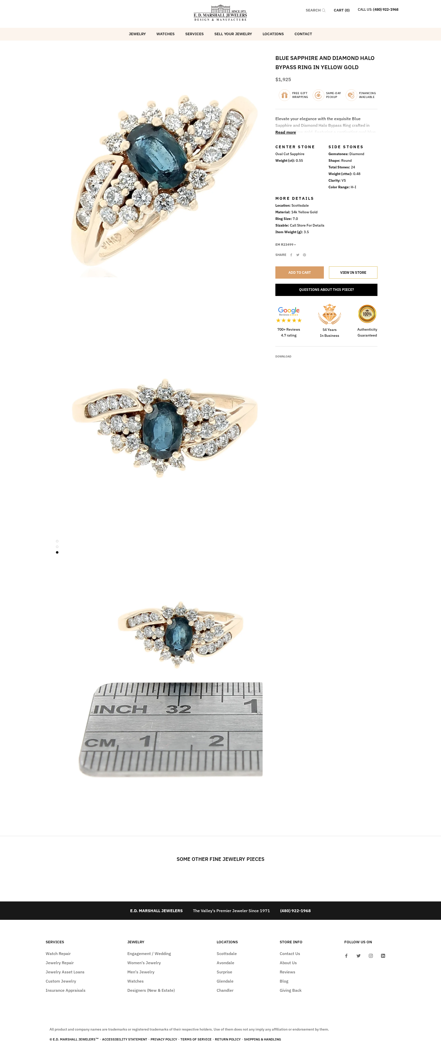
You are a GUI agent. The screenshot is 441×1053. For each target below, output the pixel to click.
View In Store (353, 272)
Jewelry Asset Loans (65, 971)
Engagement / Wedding (149, 953)
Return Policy (228, 1039)
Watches (165, 33)
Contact (303, 33)
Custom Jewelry (61, 981)
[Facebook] (291, 254)
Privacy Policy (164, 1039)
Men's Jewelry (140, 971)
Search (314, 10)
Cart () (342, 10)
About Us (288, 962)
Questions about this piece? (326, 289)
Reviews (287, 971)
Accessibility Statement (124, 1039)
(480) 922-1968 (385, 9)
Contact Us (290, 953)
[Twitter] (297, 254)
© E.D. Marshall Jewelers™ (74, 1039)
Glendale (225, 981)
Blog (284, 981)
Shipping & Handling (262, 1039)
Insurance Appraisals (65, 990)
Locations (273, 33)
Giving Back (291, 990)
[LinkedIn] (383, 955)
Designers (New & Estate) (151, 990)
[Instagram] (371, 955)
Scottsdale (227, 953)
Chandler (225, 990)
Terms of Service (196, 1039)
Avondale (225, 962)
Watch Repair (58, 953)
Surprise (224, 971)
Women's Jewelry (144, 962)
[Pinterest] (304, 254)
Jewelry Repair (60, 962)
